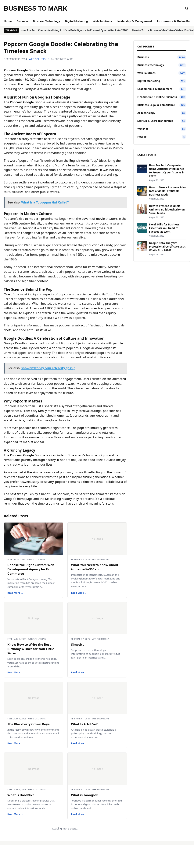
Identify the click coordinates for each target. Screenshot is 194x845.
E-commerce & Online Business (157, 97)
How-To (141, 136)
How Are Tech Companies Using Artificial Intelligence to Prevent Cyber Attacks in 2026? (74, 30)
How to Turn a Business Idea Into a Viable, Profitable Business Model (167, 191)
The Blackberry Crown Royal (29, 724)
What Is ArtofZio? (84, 724)
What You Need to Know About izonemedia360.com (94, 567)
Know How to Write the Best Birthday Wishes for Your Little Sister (30, 648)
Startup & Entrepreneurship (155, 121)
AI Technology (146, 113)
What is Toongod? (84, 795)
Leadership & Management (134, 21)
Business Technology (46, 21)
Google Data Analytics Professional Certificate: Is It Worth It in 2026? (167, 246)
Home (8, 21)
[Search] (186, 8)
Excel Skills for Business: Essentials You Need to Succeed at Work (164, 228)
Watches (142, 128)
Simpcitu (77, 644)
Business (22, 21)
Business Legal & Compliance (156, 105)
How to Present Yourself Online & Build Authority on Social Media (167, 209)
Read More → (15, 592)
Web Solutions (102, 21)
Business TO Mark (35, 8)
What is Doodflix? (20, 795)
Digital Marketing (76, 21)
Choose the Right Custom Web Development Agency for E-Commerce (30, 569)
